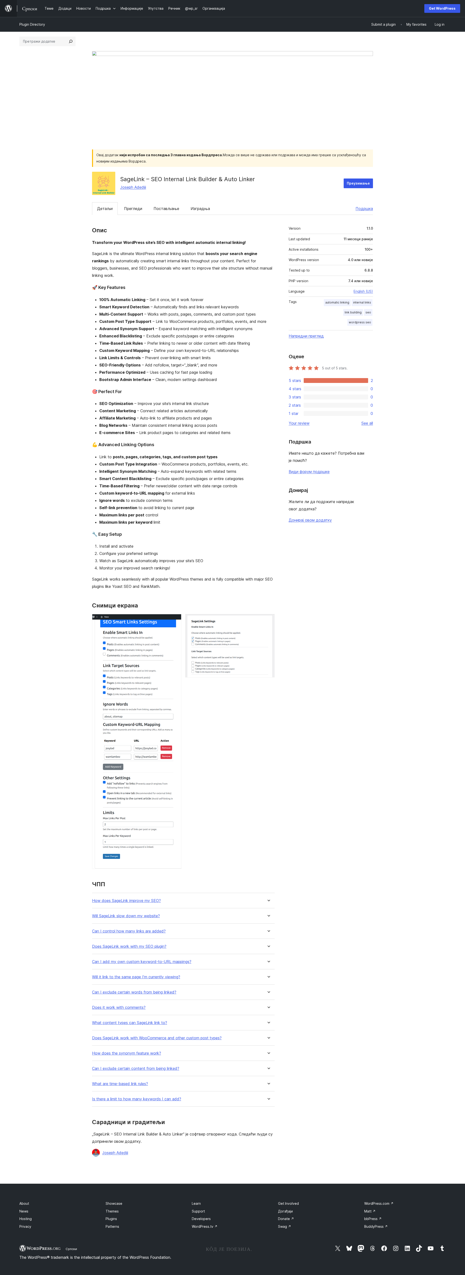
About (24, 1203)
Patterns (112, 1226)
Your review (299, 423)
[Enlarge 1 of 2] (174, 620)
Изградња (200, 208)
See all (367, 423)
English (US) (363, 291)
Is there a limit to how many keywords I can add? (136, 1099)
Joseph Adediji (133, 187)
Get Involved (288, 1203)
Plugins (111, 1219)
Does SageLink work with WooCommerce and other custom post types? (157, 1038)
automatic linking (337, 302)
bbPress (373, 1219)
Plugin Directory (32, 24)
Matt (370, 1211)
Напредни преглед (306, 336)
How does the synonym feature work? (126, 1053)
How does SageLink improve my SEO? (126, 900)
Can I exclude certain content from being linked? (135, 1068)
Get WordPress (442, 8)
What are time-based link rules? (120, 1083)
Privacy (25, 1226)
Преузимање (358, 183)
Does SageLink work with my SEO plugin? (129, 946)
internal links (362, 302)
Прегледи (133, 208)
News (23, 1211)
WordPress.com (379, 1203)
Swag (284, 1226)
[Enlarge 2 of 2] (268, 620)
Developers (201, 1219)
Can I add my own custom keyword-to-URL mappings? (141, 961)
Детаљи (105, 208)
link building (353, 312)
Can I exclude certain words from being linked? (134, 992)
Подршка (364, 208)
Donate (286, 1219)
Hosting (25, 1219)
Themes (112, 1211)
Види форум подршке (309, 471)
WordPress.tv (204, 1226)
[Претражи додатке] (71, 41)
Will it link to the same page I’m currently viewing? (136, 977)
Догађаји (285, 1211)
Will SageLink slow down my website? (126, 916)
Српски (71, 1249)
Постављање (166, 208)
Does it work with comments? (119, 1007)
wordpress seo (360, 322)
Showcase (114, 1203)
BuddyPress (376, 1226)
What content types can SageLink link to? (129, 1022)
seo (368, 312)
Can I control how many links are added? (129, 931)
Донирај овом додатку (310, 520)
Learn (196, 1203)
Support (198, 1211)
